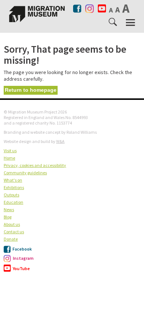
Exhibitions (14, 187)
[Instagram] (89, 7)
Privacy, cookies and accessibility (35, 165)
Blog (7, 217)
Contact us (14, 231)
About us (12, 224)
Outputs (11, 195)
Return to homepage (30, 90)
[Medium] (118, 9)
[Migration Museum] (37, 14)
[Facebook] (77, 8)
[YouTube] (102, 8)
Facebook (22, 249)
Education (13, 202)
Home (9, 158)
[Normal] (111, 10)
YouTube (21, 268)
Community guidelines (25, 172)
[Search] (113, 24)
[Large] (126, 8)
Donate (11, 239)
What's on (13, 180)
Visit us (10, 150)
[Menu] (131, 22)
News (9, 209)
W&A (60, 141)
